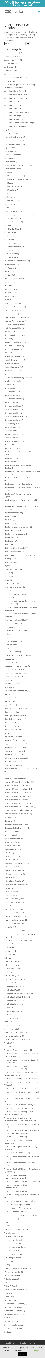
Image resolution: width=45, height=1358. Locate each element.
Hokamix (7, 445)
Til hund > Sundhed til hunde (15, 1153)
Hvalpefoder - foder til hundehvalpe (18, 555)
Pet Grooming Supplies (13, 874)
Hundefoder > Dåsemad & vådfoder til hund (21, 478)
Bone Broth (8, 204)
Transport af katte (11, 1243)
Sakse (6, 958)
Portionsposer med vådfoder (15, 909)
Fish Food (8, 339)
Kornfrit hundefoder (12, 645)
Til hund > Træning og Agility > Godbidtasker (21, 1195)
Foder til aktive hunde (12, 356)
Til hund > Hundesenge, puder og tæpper (20, 1079)
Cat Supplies (9, 236)
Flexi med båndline (11, 349)
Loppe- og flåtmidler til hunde (16, 744)
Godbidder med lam (12, 413)
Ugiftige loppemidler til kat (14, 1275)
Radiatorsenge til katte (13, 923)
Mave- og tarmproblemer (14, 778)
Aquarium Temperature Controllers (18, 123)
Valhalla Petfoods (11, 1279)
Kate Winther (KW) (11, 583)
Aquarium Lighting (11, 116)
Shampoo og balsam (12, 969)
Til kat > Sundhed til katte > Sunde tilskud (20, 1215)
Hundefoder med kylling (13, 513)
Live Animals (9, 722)
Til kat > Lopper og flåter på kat (16, 1208)
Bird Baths (8, 172)
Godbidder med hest (12, 406)
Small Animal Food (11, 990)
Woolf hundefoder (11, 1321)
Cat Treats (8, 243)
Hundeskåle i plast (11, 530)
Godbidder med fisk (12, 395)
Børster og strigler (11, 211)
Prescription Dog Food (12, 916)
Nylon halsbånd (10, 835)
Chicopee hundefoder (12, 247)
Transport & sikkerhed (13, 1240)
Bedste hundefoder (12, 151)
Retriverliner (9, 951)
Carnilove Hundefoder (13, 218)
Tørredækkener (10, 1233)
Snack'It (7, 1008)
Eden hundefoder (11, 303)
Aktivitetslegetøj (10, 70)
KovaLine (7, 648)
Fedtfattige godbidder (12, 328)
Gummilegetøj (9, 438)
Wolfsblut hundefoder (13, 1311)
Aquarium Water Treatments (15, 126)
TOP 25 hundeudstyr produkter (16, 1229)
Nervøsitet (8, 821)
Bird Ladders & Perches (13, 186)
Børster (7, 208)
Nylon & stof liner (11, 831)
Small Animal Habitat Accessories (17, 993)
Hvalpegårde (9, 559)
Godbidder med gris (12, 402)
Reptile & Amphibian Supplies (16, 944)
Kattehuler (8, 590)
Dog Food (8, 285)
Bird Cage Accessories (12, 176)
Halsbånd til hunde (11, 441)
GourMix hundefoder (12, 434)
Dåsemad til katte (11, 264)
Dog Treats (8, 296)
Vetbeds (7, 1282)
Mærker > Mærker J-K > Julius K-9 (17, 789)
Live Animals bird (11, 726)
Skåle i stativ (9, 983)
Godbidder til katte (11, 427)
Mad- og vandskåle (11, 765)
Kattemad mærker (11, 623)
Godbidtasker (9, 430)
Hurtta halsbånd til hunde (14, 548)
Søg (28, 43)
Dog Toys (7, 293)
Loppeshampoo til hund (13, 751)
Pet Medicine (9, 877)
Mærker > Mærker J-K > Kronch (16, 792)
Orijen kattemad (10, 846)
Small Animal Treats (12, 1004)
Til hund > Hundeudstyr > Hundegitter (19, 1088)
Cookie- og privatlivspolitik (16, 1343)
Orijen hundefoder (11, 842)
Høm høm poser (10, 448)
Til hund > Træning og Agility (15, 1191)
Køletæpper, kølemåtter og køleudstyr (19, 655)
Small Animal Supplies (13, 1000)
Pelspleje (7, 853)
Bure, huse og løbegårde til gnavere (18, 215)
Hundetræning (10, 541)
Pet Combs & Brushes (12, 870)
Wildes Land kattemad (13, 1307)
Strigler (7, 1022)
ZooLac (7, 1332)
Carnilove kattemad (12, 222)
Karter (6, 580)
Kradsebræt (9, 659)
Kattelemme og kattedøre (14, 594)
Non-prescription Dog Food (14, 828)
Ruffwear (7, 954)
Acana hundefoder (11, 53)
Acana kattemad (10, 56)
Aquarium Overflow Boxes (14, 119)
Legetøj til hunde (11, 694)
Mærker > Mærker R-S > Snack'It (16, 803)
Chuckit (7, 250)
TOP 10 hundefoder (12, 1226)
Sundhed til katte (11, 1029)
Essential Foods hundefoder (15, 317)
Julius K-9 (8, 573)
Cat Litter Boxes (10, 232)
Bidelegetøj (8, 158)
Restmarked (9, 947)
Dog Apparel (9, 268)
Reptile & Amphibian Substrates (16, 940)
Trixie (6, 1265)
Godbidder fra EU (11, 392)
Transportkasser (10, 1251)
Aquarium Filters (10, 105)
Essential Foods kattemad (14, 321)
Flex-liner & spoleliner (12, 346)
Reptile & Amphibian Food (14, 930)
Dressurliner (9, 300)
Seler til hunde (10, 965)
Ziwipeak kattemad (11, 1328)
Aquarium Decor (10, 101)
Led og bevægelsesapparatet (15, 691)
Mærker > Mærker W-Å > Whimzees (18, 810)
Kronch (7, 680)
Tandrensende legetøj (12, 1036)
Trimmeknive (9, 1261)
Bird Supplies (9, 190)
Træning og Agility (11, 1254)
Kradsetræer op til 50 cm (14, 669)
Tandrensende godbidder (14, 1032)
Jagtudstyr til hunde (12, 569)
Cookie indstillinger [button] (32, 1350)
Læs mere (18, 1350)
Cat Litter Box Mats (11, 229)
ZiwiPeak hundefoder (12, 1325)
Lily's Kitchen (9, 705)
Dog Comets (9, 275)
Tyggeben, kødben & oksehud (15, 1268)
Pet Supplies (9, 888)
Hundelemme (9, 523)
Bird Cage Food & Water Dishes (16, 179)
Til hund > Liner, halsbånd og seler (18, 1108)
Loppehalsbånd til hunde (14, 747)
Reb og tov (8, 927)
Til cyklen (8, 1046)
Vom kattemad (10, 1296)
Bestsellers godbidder (12, 155)
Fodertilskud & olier (12, 367)
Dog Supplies (9, 289)
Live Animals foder (11, 733)
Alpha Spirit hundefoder (13, 78)
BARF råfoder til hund (12, 140)
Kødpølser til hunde (12, 652)
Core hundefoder (11, 254)
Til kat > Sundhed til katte (14, 1212)
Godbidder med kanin (12, 409)
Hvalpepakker (9, 562)
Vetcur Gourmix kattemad (14, 1289)
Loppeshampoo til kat (12, 754)
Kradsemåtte (9, 662)
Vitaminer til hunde (12, 1293)
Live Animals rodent (12, 737)
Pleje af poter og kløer (12, 902)
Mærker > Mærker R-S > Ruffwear (17, 800)
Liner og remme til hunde (14, 715)
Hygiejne (7, 566)
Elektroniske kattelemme (13, 307)
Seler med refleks (11, 961)
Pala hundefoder (10, 849)
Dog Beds (8, 271)
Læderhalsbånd (10, 687)
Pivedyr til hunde (11, 891)
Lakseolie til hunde (11, 684)
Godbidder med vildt (12, 420)
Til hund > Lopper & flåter (14, 1137)
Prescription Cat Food (12, 913)
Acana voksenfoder (11, 60)
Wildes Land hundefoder (14, 1304)
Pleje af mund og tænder (14, 895)
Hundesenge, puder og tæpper (16, 527)
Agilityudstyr (9, 67)
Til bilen (7, 1043)
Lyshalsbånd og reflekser (14, 761)
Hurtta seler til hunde (12, 551)
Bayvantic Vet (9, 147)
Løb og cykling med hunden (15, 758)
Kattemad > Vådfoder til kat (15, 620)
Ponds (6, 906)
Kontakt (33, 1343)
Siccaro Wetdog (10, 976)
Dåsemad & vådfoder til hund (15, 261)
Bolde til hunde (10, 201)
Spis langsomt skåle (12, 1011)
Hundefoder (9, 462)
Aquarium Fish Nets (12, 109)
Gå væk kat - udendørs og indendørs (18, 378)
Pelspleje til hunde (11, 856)
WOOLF (7, 1318)
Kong (6, 638)
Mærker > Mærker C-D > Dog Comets (18, 782)
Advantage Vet (10, 63)
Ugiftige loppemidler (12, 1272)
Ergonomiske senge (12, 310)
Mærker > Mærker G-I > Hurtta (16, 785)
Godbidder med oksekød (13, 416)
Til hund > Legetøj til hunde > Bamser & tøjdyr (22, 1092)
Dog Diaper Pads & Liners (14, 278)
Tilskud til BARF (10, 1219)
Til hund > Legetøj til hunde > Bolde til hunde (22, 1098)
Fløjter (6, 353)
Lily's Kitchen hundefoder (14, 708)
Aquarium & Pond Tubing (14, 91)
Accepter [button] (23, 1354)
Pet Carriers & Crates (12, 867)
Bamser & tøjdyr (10, 133)
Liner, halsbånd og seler (13, 719)
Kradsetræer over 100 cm (14, 673)
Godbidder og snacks (12, 423)
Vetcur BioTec (9, 1286)
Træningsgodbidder (12, 1258)
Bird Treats (8, 197)
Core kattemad (10, 257)
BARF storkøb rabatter (12, 144)
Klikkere (7, 634)
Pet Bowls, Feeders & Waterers (16, 863)
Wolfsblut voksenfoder (13, 1314)
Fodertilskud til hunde (13, 370)
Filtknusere (8, 331)
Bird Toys (8, 193)
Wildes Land (9, 1300)
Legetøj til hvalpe (11, 698)
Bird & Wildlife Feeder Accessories (17, 165)
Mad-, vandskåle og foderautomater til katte (21, 769)
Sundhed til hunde (11, 1025)
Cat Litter (8, 225)
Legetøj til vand (10, 701)
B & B (6, 130)
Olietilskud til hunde (12, 838)
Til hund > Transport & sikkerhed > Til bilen (21, 1181)
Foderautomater (10, 363)
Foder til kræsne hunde (13, 360)
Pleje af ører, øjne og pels (14, 899)
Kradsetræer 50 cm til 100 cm (15, 666)
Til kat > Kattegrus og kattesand (16, 1205)
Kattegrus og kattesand (13, 587)
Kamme (7, 576)
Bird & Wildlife (10, 162)
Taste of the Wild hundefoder (15, 1039)
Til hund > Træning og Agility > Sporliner (20, 1201)
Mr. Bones (8, 817)
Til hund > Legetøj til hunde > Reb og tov (20, 1104)
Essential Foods (10, 314)
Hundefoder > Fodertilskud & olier (17, 484)
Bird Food (8, 183)
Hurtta (6, 544)
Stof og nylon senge (12, 1018)
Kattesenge (8, 627)
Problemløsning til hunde (14, 920)
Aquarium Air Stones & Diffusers (17, 94)
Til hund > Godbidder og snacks (16, 1050)
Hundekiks (8, 520)
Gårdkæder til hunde (12, 381)
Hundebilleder (10, 458)
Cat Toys (7, 239)
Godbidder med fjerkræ (13, 399)
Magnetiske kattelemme (13, 775)
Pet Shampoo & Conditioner (15, 884)
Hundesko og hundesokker (14, 534)
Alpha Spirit (9, 74)
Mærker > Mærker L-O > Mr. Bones (17, 796)
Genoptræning (10, 388)
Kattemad (8, 598)
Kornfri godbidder (11, 641)
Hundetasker (9, 537)
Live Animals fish (10, 730)
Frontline (7, 374)
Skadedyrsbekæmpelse (13, 979)
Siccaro (7, 972)
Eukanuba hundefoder (13, 324)
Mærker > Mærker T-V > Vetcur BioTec (19, 807)
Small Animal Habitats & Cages (16, 997)
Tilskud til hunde (11, 1222)
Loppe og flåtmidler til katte (15, 740)
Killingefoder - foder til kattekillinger (18, 630)
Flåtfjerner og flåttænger (13, 342)
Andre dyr (8, 81)
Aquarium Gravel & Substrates (16, 112)
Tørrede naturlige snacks (14, 1236)
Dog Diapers (9, 282)
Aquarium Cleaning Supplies (15, 98)
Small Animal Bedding (13, 986)
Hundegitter (9, 516)
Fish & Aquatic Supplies (13, 335)
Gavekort (7, 385)
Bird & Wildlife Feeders (13, 169)
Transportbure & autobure (14, 1247)
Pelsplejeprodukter (11, 860)
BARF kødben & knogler (13, 137)
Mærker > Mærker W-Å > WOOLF (16, 814)
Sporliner (8, 1015)
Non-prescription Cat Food (14, 824)
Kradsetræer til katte (12, 676)
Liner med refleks (11, 712)
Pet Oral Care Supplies (13, 881)
